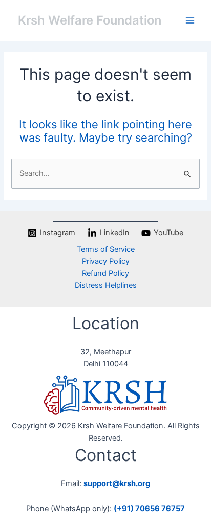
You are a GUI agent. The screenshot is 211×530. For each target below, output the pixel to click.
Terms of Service (106, 249)
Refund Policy (105, 273)
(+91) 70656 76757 (149, 508)
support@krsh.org (116, 483)
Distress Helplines (106, 285)
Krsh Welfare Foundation (89, 20)
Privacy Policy (106, 261)
